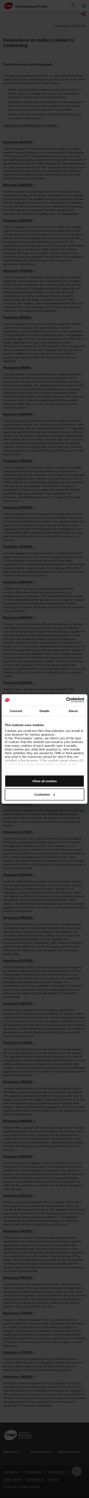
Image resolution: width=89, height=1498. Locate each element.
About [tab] (73, 711)
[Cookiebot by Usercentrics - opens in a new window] (66, 700)
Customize (42, 794)
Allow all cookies (44, 781)
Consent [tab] (16, 711)
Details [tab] (45, 711)
